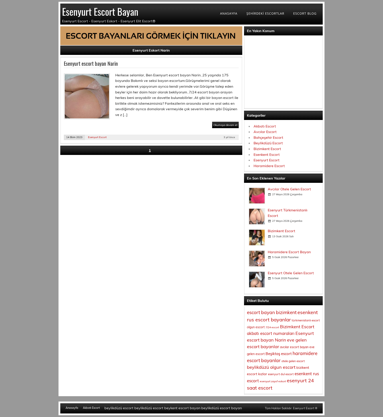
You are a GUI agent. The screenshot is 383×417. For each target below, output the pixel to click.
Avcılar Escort (265, 131)
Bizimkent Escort (267, 149)
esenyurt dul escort (281, 374)
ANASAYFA (228, 13)
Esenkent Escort (267, 154)
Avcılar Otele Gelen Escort (289, 189)
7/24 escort (272, 327)
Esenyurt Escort (97, 137)
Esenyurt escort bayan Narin (91, 63)
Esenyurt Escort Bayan (100, 11)
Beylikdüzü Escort (268, 143)
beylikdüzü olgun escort (271, 367)
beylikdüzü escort (118, 408)
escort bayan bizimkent (272, 312)
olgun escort (256, 327)
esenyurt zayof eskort (273, 381)
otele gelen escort (293, 361)
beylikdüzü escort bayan (221, 408)
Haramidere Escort (269, 166)
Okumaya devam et (225, 125)
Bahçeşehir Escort (268, 137)
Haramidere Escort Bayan (289, 252)
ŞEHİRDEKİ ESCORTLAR (265, 13)
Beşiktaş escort (279, 353)
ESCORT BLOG (305, 13)
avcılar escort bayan (294, 347)
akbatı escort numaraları (271, 333)
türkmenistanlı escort (306, 320)
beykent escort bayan (182, 408)
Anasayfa (72, 407)
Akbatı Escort (265, 126)
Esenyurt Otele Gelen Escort (291, 273)
